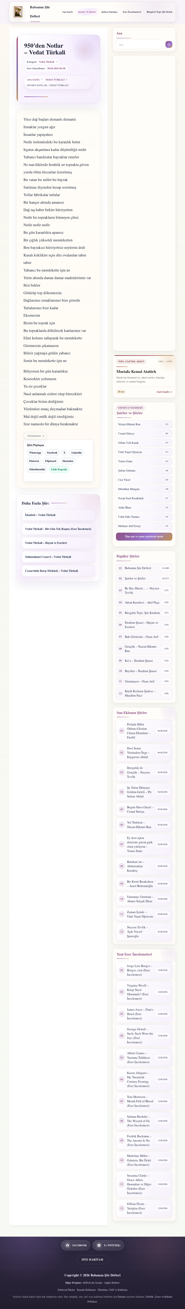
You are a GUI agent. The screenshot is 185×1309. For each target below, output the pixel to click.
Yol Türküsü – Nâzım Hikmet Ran (139, 824)
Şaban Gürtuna (109, 11)
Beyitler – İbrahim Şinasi (141, 671)
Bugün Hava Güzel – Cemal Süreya (140, 809)
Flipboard (50, 461)
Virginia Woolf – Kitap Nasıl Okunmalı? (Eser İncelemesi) (138, 992)
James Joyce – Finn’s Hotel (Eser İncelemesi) (140, 1013)
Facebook (52, 452)
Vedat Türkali (46, 61)
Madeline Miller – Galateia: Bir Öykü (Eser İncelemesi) (139, 1160)
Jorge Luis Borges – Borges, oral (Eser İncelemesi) (139, 970)
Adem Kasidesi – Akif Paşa (142, 602)
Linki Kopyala (59, 469)
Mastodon (67, 461)
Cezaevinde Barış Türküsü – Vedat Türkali (51, 571)
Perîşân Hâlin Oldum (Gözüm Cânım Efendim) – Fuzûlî (138, 730)
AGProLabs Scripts (92, 1282)
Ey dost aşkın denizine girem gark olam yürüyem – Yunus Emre (140, 844)
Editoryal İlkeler (66, 1289)
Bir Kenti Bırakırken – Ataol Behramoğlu (140, 883)
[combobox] (140, 44)
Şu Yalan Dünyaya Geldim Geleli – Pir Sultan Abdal (139, 791)
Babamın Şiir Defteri (138, 568)
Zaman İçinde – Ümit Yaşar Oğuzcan (140, 914)
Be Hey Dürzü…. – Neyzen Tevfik (142, 590)
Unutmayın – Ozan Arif (139, 681)
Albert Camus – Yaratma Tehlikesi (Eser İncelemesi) (138, 1057)
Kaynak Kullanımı (86, 1289)
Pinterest (34, 461)
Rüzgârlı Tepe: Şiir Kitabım (142, 613)
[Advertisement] (144, 203)
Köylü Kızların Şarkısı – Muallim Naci (140, 693)
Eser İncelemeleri (132, 11)
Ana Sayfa (67, 11)
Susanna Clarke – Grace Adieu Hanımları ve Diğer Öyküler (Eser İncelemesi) (139, 1184)
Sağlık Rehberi (112, 1282)
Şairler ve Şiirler (87, 11)
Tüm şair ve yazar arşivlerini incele (144, 536)
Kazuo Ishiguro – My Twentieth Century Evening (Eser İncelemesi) (138, 1079)
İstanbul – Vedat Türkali (40, 515)
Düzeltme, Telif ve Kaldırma (112, 1289)
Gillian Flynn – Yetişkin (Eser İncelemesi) (136, 1208)
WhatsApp (35, 452)
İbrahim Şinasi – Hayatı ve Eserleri (141, 624)
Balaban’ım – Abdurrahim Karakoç (135, 866)
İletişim (122, 1296)
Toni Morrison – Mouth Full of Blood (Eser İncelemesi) (140, 1101)
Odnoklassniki (37, 469)
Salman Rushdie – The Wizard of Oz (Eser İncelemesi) (138, 1120)
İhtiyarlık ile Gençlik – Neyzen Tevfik (138, 772)
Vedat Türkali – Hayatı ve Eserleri (46, 543)
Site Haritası (92, 1259)
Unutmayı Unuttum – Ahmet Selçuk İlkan (140, 899)
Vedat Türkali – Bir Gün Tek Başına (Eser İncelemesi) (58, 529)
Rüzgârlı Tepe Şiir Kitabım (161, 11)
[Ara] (168, 44)
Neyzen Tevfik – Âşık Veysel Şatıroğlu (137, 931)
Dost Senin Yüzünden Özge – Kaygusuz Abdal (138, 752)
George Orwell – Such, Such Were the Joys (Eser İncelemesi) (140, 1035)
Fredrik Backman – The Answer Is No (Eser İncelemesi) (139, 1140)
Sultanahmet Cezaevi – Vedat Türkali (48, 557)
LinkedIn (77, 452)
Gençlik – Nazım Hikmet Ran (140, 648)
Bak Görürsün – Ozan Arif (141, 637)
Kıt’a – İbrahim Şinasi (139, 660)
